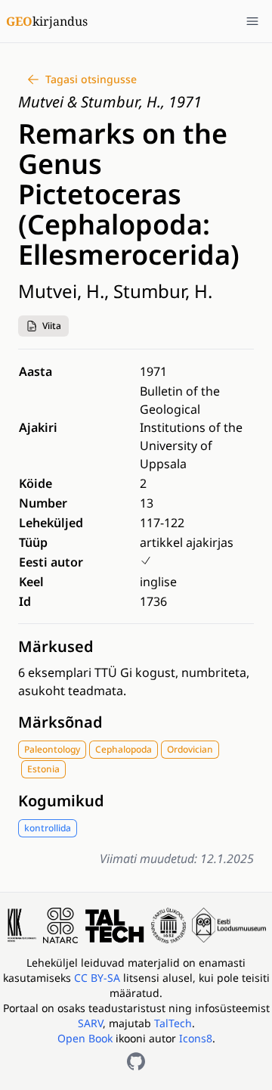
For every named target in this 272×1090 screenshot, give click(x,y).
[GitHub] (136, 1061)
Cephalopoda (123, 749)
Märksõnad (60, 722)
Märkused (56, 646)
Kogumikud (61, 800)
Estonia (43, 768)
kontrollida (47, 827)
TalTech (173, 1023)
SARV (90, 1023)
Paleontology (52, 749)
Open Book (85, 1038)
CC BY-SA (98, 977)
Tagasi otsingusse (91, 79)
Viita (51, 325)
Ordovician (190, 749)
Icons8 (195, 1038)
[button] (43, 326)
